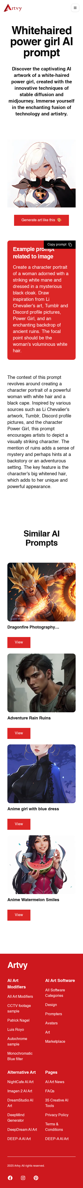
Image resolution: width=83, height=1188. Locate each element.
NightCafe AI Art (20, 1082)
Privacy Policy (56, 1115)
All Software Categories (55, 993)
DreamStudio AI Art (20, 1103)
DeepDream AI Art (22, 1130)
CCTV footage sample (19, 1008)
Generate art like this (41, 220)
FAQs (49, 1091)
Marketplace (55, 1042)
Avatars (51, 1023)
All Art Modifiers (20, 997)
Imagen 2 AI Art (19, 1091)
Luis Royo (15, 1030)
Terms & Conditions (54, 1127)
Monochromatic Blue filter (20, 1056)
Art (47, 1032)
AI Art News (54, 1082)
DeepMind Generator (15, 1118)
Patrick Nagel (18, 1021)
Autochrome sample (17, 1041)
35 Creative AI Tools (56, 1103)
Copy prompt (56, 244)
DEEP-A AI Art (19, 1139)
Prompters (53, 1014)
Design (51, 1005)
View (19, 642)
